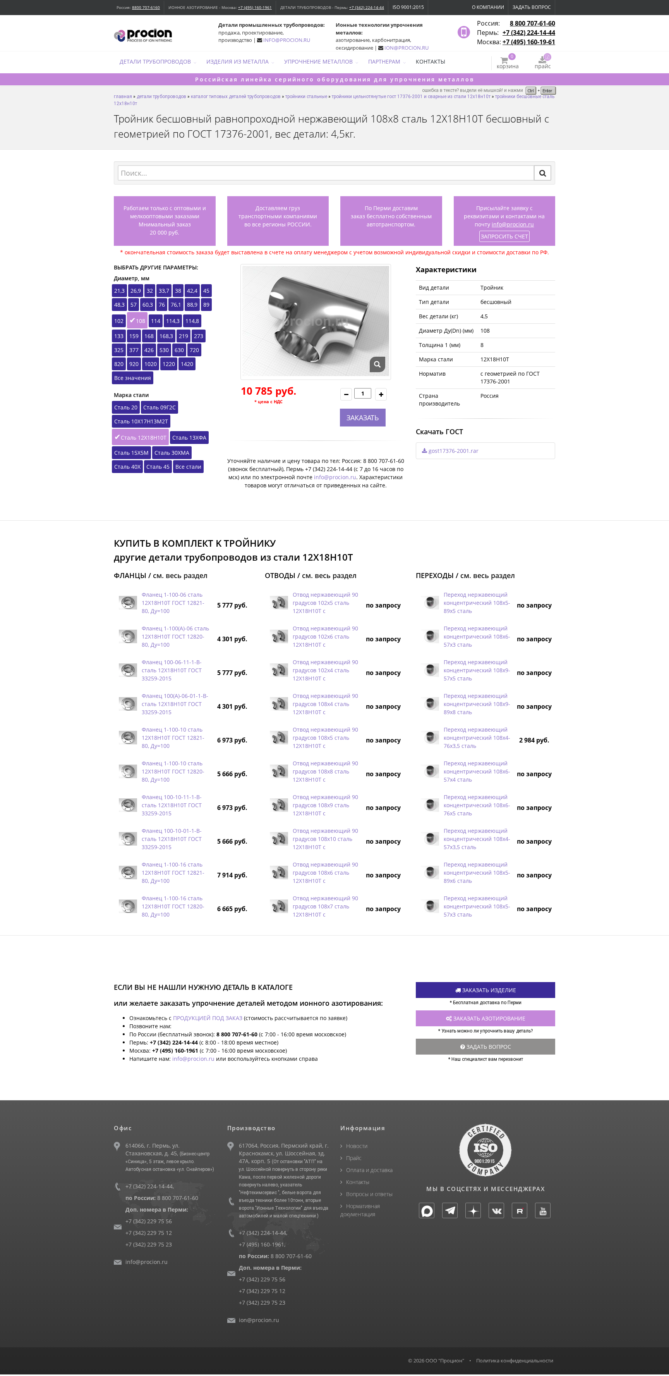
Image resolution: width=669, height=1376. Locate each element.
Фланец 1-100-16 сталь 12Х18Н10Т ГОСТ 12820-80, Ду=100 (173, 906)
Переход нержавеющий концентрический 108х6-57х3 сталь (477, 636)
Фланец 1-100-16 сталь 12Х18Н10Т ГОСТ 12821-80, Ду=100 (173, 872)
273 (198, 336)
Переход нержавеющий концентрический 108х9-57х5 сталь (477, 670)
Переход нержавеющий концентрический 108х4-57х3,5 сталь (477, 839)
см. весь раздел (180, 575)
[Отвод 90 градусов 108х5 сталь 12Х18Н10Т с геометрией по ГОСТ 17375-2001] (279, 737)
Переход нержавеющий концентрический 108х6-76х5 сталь (477, 805)
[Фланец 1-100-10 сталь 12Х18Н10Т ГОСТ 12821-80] (128, 737)
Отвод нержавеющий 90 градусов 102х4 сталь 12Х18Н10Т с (325, 670)
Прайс (354, 1158)
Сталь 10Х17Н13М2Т (141, 421)
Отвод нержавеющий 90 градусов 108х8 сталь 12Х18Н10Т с (325, 771)
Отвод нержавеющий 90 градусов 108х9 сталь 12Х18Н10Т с (325, 805)
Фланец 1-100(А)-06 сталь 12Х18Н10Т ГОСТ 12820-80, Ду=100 (175, 636)
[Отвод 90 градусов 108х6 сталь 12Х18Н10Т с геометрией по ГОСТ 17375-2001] (279, 872)
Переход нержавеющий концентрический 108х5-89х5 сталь (477, 603)
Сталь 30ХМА (171, 452)
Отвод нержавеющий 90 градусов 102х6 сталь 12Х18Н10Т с (325, 636)
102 (119, 321)
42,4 (192, 290)
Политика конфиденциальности (514, 1360)
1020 (150, 364)
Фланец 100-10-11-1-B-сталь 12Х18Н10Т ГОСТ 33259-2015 (172, 805)
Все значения (132, 378)
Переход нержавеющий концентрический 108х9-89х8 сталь (477, 704)
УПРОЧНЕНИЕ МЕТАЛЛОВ (318, 61)
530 (164, 350)
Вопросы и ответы (369, 1194)
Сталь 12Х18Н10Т (143, 437)
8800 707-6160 (146, 7)
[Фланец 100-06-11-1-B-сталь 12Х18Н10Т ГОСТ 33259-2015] (128, 670)
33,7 (164, 290)
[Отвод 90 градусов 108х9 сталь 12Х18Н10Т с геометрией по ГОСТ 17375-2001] (279, 805)
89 (206, 304)
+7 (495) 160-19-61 (529, 42)
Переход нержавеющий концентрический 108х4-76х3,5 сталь (477, 737)
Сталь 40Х (127, 466)
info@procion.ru (513, 224)
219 (183, 336)
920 (134, 364)
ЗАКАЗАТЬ (363, 417)
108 (140, 321)
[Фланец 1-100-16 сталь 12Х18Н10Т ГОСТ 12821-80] (128, 872)
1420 (187, 364)
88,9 (192, 304)
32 (150, 290)
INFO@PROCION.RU (286, 39)
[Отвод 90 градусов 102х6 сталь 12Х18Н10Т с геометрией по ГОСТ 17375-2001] (279, 636)
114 (155, 321)
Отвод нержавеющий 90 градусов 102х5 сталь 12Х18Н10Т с (325, 603)
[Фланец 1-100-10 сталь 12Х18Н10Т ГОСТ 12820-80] (128, 771)
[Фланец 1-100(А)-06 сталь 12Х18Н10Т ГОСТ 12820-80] (128, 636)
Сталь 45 (158, 466)
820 (119, 364)
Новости (356, 1146)
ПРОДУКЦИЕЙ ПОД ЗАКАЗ (207, 1018)
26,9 (135, 290)
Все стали (188, 466)
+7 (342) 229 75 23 (148, 1244)
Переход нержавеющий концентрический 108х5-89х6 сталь (477, 872)
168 (149, 336)
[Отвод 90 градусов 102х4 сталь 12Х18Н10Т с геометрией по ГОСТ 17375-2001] (279, 670)
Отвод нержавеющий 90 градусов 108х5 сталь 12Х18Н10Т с (325, 737)
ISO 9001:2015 (408, 7)
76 (162, 304)
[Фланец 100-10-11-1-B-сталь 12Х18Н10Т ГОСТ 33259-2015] (128, 805)
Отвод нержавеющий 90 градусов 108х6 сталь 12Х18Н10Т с (325, 872)
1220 (169, 364)
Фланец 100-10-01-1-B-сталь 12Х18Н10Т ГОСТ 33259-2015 (172, 839)
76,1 (176, 304)
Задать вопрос (532, 7)
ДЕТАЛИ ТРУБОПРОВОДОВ (155, 61)
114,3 (173, 321)
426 (149, 350)
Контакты (357, 1182)
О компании (488, 7)
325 (119, 350)
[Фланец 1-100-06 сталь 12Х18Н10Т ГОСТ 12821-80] (128, 602)
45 (206, 290)
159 (134, 336)
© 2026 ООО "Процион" (436, 1360)
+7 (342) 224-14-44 (366, 7)
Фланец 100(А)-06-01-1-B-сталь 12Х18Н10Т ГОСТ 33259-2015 (175, 704)
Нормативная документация (360, 1210)
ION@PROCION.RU (406, 47)
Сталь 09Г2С (159, 407)
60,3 (147, 304)
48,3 (119, 304)
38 (178, 290)
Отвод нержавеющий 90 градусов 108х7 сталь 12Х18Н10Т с (325, 906)
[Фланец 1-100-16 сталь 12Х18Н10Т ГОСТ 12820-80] (128, 906)
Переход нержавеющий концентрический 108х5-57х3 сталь (477, 906)
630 (179, 350)
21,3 (119, 290)
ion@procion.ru (259, 1320)
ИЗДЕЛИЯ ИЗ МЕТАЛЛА (237, 61)
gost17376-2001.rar (453, 450)
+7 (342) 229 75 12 (148, 1232)
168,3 (166, 336)
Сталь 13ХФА (189, 437)
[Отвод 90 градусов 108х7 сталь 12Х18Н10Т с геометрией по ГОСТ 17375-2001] (279, 906)
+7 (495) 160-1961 (255, 7)
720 (194, 350)
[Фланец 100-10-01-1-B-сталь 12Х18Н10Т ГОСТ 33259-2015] (128, 838)
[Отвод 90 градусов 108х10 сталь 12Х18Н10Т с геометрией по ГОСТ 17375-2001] (279, 838)
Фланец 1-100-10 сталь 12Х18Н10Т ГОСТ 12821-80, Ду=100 (173, 737)
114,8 (192, 321)
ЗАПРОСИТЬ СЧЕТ (504, 236)
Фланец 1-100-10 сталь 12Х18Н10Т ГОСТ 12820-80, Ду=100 (173, 771)
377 (134, 350)
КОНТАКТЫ (430, 61)
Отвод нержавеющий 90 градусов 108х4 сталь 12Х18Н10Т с (325, 704)
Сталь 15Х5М (131, 452)
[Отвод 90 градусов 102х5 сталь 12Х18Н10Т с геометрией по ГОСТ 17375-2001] (279, 602)
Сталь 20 (125, 407)
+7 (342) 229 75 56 (148, 1221)
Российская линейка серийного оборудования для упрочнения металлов (334, 79)
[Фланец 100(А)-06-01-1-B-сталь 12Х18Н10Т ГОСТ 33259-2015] (128, 703)
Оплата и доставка (369, 1170)
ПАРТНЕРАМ (384, 61)
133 (119, 336)
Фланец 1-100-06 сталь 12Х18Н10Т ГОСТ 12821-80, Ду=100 (173, 603)
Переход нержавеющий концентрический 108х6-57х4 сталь (477, 771)
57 (133, 304)
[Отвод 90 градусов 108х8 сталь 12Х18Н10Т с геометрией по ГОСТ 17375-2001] (279, 771)
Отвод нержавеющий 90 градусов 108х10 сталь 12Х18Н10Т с (325, 839)
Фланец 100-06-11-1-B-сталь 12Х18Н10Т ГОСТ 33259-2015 (172, 670)
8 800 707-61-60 (532, 23)
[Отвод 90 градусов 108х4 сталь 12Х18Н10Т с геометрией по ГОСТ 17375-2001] (279, 703)
